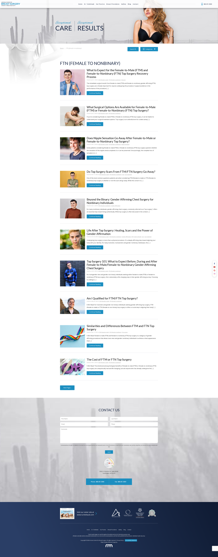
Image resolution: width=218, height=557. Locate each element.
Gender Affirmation (115, 206)
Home (80, 4)
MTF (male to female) (136, 236)
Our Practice (100, 4)
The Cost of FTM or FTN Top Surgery (109, 359)
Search (132, 49)
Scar (123, 174)
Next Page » (67, 388)
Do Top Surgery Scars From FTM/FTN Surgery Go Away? (121, 171)
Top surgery (125, 332)
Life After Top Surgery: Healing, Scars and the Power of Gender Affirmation (120, 232)
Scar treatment (128, 174)
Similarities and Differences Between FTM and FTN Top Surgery (120, 327)
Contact (135, 4)
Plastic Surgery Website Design (108, 542)
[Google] (214, 270)
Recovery (123, 80)
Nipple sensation (125, 144)
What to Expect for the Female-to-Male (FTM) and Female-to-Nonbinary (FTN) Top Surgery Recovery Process (117, 73)
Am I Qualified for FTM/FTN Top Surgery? (112, 298)
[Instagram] (214, 274)
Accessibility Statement (131, 540)
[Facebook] (214, 263)
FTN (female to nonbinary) (115, 80)
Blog (129, 4)
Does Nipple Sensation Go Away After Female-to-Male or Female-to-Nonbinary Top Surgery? (121, 139)
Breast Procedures (112, 4)
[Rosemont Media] (109, 545)
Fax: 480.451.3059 (120, 482)
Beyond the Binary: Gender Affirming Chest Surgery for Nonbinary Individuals (120, 201)
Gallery (123, 4)
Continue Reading (95, 93)
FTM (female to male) (103, 80)
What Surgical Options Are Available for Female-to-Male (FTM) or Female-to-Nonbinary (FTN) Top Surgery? (121, 108)
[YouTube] (214, 267)
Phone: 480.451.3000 (97, 482)
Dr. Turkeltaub (89, 4)
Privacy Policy (120, 540)
